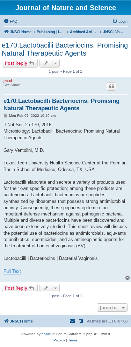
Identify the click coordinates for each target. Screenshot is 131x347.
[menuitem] (10, 21)
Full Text (12, 271)
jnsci (7, 81)
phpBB (47, 334)
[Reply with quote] (111, 86)
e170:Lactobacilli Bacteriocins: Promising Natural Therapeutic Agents (65, 49)
